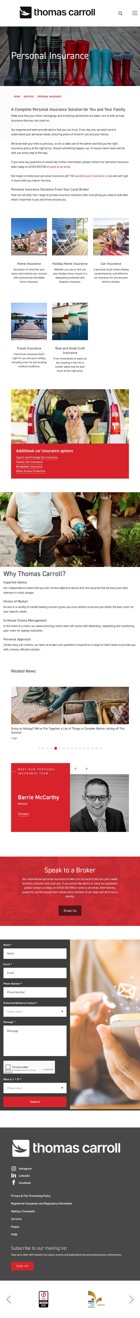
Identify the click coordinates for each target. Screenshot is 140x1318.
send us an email (60, 167)
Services (29, 96)
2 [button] (43, 748)
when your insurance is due (95, 176)
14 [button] (92, 748)
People (15, 1227)
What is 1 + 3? (12, 1079)
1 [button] (39, 748)
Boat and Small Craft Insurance (70, 350)
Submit (35, 1102)
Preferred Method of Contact (20, 1003)
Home (17, 96)
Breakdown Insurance (29, 466)
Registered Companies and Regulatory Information (41, 1203)
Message (9, 1022)
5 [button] (55, 748)
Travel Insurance (29, 348)
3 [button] (47, 748)
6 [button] (60, 748)
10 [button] (76, 748)
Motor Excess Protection (30, 471)
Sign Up (22, 1266)
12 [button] (84, 748)
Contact (23, 814)
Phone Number (12, 983)
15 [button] (96, 748)
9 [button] (72, 748)
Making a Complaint (23, 1211)
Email (7, 964)
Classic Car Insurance (29, 462)
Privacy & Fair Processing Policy (31, 1196)
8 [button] (68, 748)
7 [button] (64, 748)
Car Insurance (111, 263)
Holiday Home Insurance (70, 263)
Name (7, 945)
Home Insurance (29, 263)
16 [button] (101, 748)
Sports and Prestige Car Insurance (37, 457)
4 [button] (51, 748)
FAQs (14, 1234)
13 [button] (88, 748)
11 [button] (80, 748)
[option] (70, 714)
